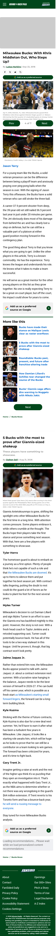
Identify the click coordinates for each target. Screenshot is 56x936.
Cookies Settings (12, 908)
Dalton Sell (12, 459)
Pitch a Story (41, 887)
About (5, 877)
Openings (39, 877)
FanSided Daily (10, 887)
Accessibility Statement (15, 903)
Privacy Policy (10, 893)
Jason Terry (10, 166)
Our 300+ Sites (42, 882)
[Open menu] (4, 4)
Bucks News (16, 417)
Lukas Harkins (13, 66)
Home (5, 417)
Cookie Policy (10, 898)
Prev (11, 123)
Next (44, 123)
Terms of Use (42, 893)
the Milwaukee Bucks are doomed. (27, 572)
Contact (6, 882)
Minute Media (17, 916)
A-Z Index (39, 903)
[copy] (20, 72)
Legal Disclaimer (43, 898)
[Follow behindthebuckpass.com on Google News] (49, 308)
